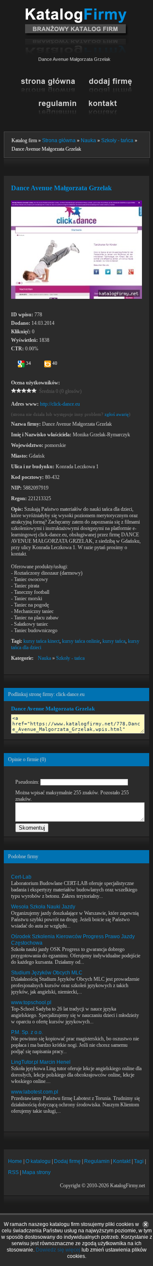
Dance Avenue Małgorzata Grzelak (53, 708)
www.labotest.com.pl (34, 1092)
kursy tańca (113, 641)
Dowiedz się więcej (58, 1250)
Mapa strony (36, 1172)
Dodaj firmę (67, 1161)
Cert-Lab (21, 877)
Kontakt (121, 1161)
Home (15, 1161)
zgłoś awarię (117, 414)
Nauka (88, 140)
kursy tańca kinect (41, 641)
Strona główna (59, 140)
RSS (13, 1172)
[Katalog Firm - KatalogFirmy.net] (77, 11)
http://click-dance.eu (60, 404)
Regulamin (97, 1161)
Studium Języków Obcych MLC (46, 973)
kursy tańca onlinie (81, 641)
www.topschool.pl (31, 1002)
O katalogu (38, 1161)
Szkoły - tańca (117, 140)
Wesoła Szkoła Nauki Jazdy (43, 907)
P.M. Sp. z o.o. (27, 1032)
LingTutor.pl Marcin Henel (41, 1062)
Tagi (139, 1161)
